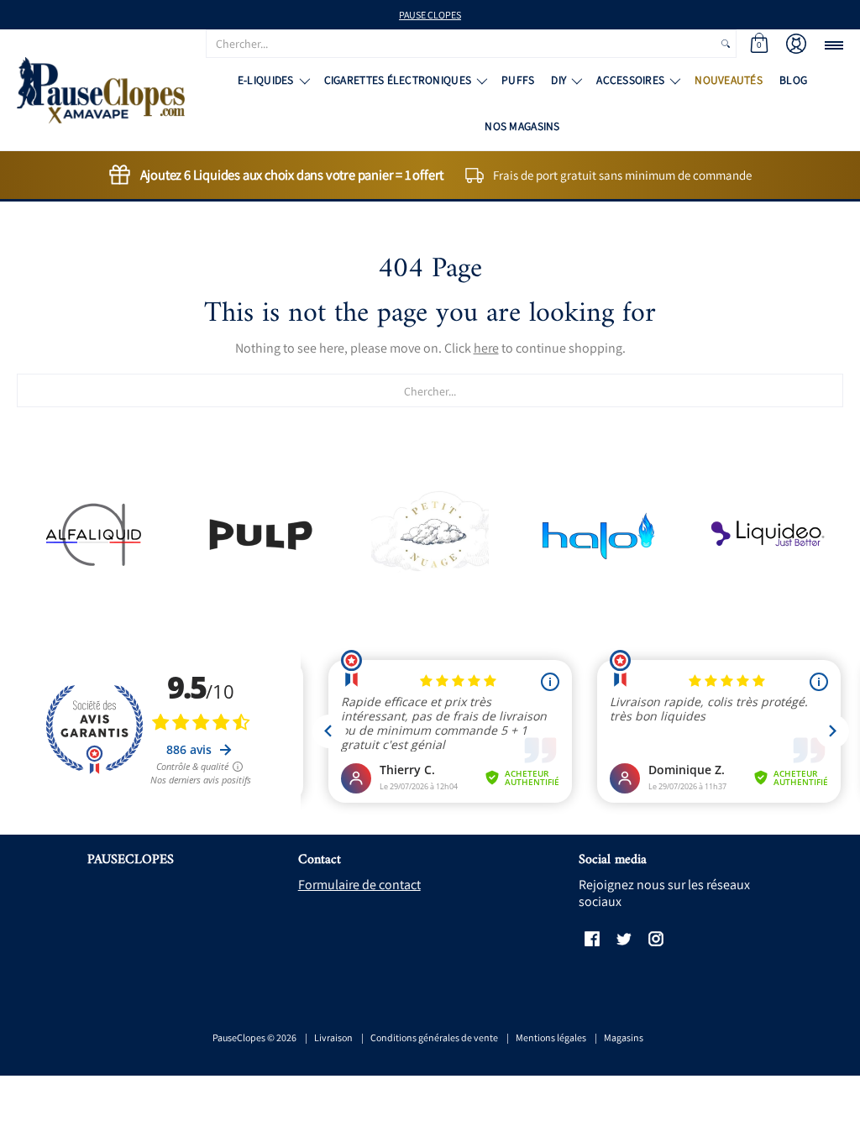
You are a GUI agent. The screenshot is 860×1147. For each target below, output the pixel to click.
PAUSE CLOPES (430, 14)
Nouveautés (729, 79)
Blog (793, 79)
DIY (558, 79)
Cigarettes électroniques (397, 79)
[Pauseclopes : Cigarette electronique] (101, 90)
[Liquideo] (767, 534)
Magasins (623, 1037)
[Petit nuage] (430, 534)
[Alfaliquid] (93, 534)
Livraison (333, 1037)
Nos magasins (522, 126)
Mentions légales (551, 1037)
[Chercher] (726, 43)
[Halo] (598, 534)
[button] (759, 43)
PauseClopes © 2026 (254, 1037)
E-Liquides (266, 79)
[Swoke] (262, 534)
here (486, 348)
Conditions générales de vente (434, 1037)
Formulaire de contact (359, 884)
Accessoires (630, 79)
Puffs (517, 79)
